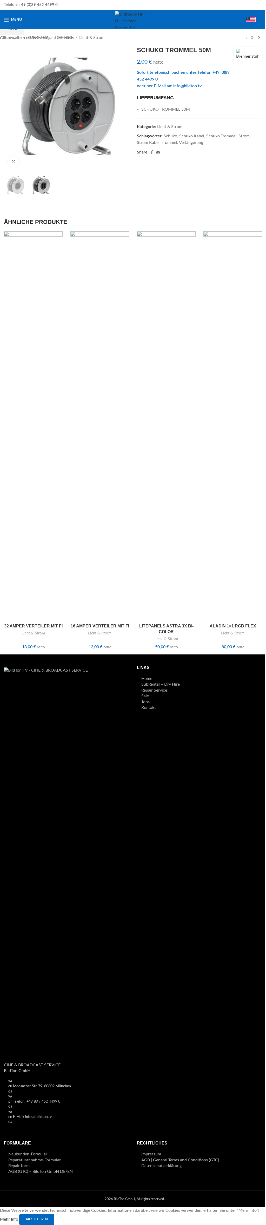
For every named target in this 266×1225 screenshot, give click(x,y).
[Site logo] (133, 19)
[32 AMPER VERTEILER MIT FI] (33, 426)
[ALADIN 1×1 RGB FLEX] (232, 426)
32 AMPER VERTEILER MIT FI (33, 626)
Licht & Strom (33, 633)
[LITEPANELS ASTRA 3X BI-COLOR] (166, 426)
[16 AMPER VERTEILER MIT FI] (99, 426)
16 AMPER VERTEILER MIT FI (100, 626)
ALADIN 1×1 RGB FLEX (233, 626)
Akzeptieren (37, 1219)
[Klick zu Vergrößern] (13, 162)
